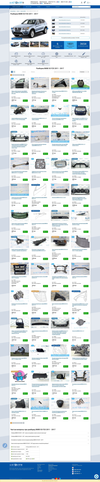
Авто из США (28, 6)
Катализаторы (51, 467)
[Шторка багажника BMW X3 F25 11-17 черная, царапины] (40, 110)
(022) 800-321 (47, 3)
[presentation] (12, 28)
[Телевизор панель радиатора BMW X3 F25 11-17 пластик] (19, 269)
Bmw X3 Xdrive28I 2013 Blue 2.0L (64, 30)
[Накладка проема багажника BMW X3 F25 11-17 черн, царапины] (80, 241)
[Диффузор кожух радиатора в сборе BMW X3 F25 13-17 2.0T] (40, 164)
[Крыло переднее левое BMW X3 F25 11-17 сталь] (60, 83)
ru (87, 2)
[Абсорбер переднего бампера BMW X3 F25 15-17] (19, 376)
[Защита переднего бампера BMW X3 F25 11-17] (40, 323)
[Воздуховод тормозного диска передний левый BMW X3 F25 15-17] (40, 241)
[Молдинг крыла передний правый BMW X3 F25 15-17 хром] (80, 216)
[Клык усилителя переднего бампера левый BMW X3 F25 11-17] (40, 136)
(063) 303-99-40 (77, 469)
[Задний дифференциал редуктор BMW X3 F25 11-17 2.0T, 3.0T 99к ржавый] (19, 110)
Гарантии (48, 6)
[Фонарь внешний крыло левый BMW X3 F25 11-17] (40, 296)
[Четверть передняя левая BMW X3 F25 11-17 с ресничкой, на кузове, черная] (80, 350)
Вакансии (39, 467)
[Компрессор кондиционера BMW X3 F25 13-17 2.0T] (19, 296)
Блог (49, 471)
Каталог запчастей (16, 6)
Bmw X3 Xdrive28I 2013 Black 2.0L (65, 33)
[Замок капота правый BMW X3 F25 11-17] (80, 403)
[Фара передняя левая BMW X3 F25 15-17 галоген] (60, 241)
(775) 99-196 (35, 3)
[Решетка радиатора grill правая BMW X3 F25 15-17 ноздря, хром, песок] (60, 164)
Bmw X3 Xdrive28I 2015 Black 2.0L (65, 23)
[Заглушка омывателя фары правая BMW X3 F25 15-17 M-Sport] (40, 350)
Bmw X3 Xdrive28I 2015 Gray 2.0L (65, 26)
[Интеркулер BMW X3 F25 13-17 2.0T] (60, 190)
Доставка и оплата (41, 464)
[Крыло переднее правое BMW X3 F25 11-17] (60, 296)
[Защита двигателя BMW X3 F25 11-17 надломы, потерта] (19, 403)
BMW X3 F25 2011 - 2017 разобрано (57, 45)
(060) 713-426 (64, 1)
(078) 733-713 (51, 1)
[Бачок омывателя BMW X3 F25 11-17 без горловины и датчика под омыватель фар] (80, 296)
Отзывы (38, 6)
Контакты (58, 6)
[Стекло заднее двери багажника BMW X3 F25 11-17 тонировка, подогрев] (19, 216)
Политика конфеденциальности (16, 478)
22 (23, 422)
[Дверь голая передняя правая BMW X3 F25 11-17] (40, 190)
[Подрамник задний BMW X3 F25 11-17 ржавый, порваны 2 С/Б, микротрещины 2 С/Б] (60, 269)
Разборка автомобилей (52, 465)
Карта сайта (39, 471)
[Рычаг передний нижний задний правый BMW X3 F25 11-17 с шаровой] (19, 164)
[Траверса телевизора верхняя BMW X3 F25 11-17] (80, 269)
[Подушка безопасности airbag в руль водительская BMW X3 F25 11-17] (60, 403)
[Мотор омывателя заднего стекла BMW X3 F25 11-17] (40, 269)
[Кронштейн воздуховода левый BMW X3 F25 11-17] (40, 216)
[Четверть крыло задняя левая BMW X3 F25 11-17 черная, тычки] (19, 350)
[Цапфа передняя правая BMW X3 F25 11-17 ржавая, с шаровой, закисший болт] (19, 241)
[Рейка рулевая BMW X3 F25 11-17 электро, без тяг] (80, 136)
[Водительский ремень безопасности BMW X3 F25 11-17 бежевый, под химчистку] (40, 83)
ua (89, 2)
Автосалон (50, 466)
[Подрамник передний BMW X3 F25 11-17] (80, 376)
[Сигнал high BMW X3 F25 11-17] (80, 323)
